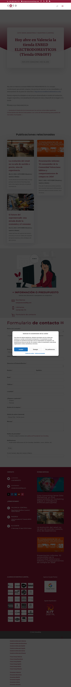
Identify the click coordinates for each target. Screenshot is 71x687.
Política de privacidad (40, 353)
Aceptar (21, 349)
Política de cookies (29, 353)
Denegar (35, 349)
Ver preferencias (50, 349)
